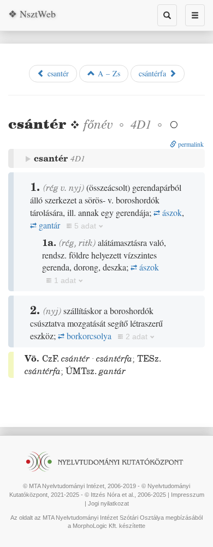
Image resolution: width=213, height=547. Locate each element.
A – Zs (107, 73)
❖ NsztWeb (32, 13)
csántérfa (154, 73)
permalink (190, 144)
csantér (57, 73)
